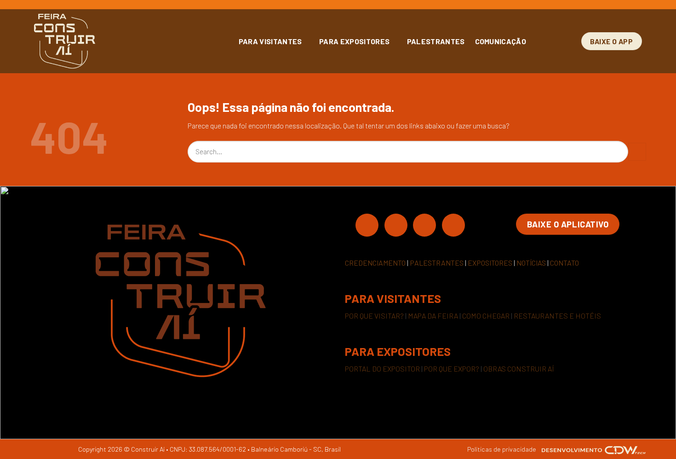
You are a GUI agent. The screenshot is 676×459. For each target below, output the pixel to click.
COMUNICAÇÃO (501, 41)
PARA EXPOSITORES (354, 41)
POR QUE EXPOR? (451, 368)
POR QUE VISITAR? (374, 315)
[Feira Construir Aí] (105, 41)
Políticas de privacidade (501, 449)
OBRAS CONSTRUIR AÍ (518, 368)
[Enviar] (637, 152)
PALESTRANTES (436, 41)
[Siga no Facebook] (366, 224)
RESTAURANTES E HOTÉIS (557, 315)
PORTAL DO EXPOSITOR (382, 368)
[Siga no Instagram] (395, 224)
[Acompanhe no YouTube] (453, 224)
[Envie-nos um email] (424, 224)
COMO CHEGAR (486, 315)
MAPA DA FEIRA (433, 315)
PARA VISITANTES (270, 41)
